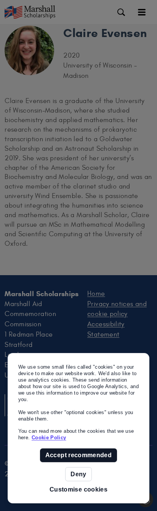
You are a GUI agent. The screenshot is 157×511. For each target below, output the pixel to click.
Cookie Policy (49, 437)
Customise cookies (78, 489)
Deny (78, 474)
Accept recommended (78, 455)
